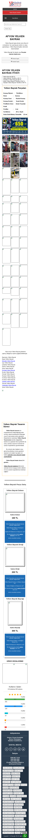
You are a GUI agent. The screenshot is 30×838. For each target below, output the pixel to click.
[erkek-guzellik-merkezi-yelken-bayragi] (15, 208)
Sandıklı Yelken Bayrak (8, 381)
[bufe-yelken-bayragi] (6, 173)
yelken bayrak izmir (7, 818)
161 (6, 701)
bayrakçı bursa (6, 773)
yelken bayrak (6, 798)
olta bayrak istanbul (7, 793)
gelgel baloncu (6, 782)
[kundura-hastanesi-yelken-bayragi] (6, 147)
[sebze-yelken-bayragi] (6, 305)
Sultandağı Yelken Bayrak (9, 385)
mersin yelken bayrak (8, 784)
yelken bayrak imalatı (8, 770)
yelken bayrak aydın (8, 804)
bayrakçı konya (16, 776)
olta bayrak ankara (14, 787)
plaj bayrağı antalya (21, 796)
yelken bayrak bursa (8, 807)
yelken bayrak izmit (18, 818)
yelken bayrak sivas (20, 830)
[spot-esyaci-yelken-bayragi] (6, 318)
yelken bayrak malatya (8, 824)
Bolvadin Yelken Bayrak (8, 361)
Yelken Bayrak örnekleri (15, 12)
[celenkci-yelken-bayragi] (15, 173)
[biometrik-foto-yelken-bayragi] (15, 199)
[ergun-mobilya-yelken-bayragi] (15, 281)
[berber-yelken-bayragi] (6, 187)
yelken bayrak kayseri (8, 821)
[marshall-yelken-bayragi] (6, 270)
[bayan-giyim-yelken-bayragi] (15, 231)
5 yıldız (23, 697)
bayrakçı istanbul (16, 773)
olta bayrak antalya (7, 790)
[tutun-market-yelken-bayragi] (6, 241)
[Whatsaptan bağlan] (25, 835)
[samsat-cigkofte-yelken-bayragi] (24, 160)
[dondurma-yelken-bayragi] (15, 242)
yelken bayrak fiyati (20, 813)
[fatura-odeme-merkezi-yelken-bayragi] (6, 219)
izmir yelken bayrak (16, 782)
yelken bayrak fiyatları (8, 815)
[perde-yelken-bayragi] (6, 290)
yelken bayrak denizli (8, 810)
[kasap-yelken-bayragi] (15, 219)
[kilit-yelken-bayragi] (6, 138)
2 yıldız (23, 717)
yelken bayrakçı (18, 807)
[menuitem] (7, 767)
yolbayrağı (17, 832)
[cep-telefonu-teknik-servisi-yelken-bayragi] (15, 138)
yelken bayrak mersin (8, 827)
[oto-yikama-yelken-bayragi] (6, 231)
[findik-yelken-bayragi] (24, 270)
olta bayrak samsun (18, 793)
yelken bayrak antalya (8, 801)
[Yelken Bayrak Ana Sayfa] (15, 4)
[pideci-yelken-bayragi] (6, 281)
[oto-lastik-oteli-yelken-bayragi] (15, 291)
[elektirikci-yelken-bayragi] (15, 255)
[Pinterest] (19, 749)
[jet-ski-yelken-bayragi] (6, 337)
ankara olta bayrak (7, 767)
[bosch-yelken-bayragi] (6, 160)
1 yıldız (23, 724)
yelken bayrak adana (16, 798)
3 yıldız (23, 711)
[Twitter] (15, 749)
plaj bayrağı (13, 796)
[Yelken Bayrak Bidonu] (15, 502)
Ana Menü (15, 18)
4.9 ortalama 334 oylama (15, 689)
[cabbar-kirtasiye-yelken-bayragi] (15, 270)
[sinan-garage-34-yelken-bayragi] (24, 208)
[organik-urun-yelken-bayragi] (15, 186)
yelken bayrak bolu (18, 804)
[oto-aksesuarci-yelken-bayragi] (24, 199)
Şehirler (15, 9)
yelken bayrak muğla (20, 827)
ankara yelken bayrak (19, 767)
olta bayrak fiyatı (18, 790)
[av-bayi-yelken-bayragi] (24, 138)
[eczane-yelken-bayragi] (24, 147)
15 (5, 715)
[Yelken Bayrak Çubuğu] (15, 557)
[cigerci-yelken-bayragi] (24, 173)
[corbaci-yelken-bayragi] (6, 208)
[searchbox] (15, 24)
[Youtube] (23, 749)
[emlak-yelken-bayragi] (6, 199)
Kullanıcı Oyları (15, 687)
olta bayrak (17, 784)
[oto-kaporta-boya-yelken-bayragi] (24, 292)
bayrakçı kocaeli (7, 776)
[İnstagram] (6, 749)
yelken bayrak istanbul (20, 815)
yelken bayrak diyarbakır (20, 810)
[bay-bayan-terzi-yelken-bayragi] (24, 231)
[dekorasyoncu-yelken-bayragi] (24, 242)
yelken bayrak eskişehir (8, 813)
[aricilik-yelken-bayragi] (24, 320)
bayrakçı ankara (18, 770)
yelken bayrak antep (20, 801)
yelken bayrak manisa (20, 824)
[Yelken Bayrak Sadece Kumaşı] (15, 613)
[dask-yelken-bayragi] (15, 306)
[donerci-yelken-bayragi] (24, 186)
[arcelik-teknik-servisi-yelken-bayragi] (15, 160)
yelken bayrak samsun (8, 830)
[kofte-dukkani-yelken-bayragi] (24, 219)
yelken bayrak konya (20, 821)
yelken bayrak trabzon (8, 832)
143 (6, 708)
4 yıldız (23, 704)
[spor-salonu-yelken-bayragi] (24, 306)
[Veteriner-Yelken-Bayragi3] (6, 255)
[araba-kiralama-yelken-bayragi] (24, 281)
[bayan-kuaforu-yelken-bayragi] (15, 147)
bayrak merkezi (6, 779)
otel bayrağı (6, 796)
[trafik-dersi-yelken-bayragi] (15, 320)
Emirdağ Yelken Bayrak (8, 370)
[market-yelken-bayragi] (24, 256)
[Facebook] (11, 749)
